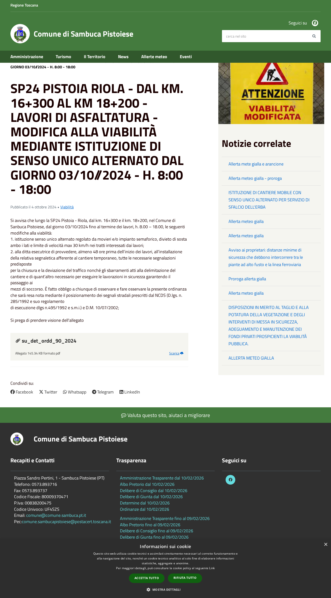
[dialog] (165, 568)
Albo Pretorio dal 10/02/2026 (147, 484)
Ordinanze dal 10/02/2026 (144, 509)
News (123, 56)
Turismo (63, 56)
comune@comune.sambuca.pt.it (56, 515)
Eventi (186, 56)
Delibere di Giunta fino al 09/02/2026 (154, 537)
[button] (165, 589)
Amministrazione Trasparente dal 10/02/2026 (162, 478)
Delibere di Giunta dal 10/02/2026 (151, 496)
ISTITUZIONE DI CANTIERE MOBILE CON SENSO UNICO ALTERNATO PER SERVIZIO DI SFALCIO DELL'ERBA (269, 199)
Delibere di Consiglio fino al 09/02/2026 (156, 530)
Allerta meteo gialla (246, 221)
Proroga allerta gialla (247, 278)
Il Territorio (94, 56)
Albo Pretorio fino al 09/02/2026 (150, 524)
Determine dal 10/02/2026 (145, 503)
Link (212, 568)
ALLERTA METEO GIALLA (251, 358)
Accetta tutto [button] (146, 578)
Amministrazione (26, 56)
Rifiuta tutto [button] (185, 578)
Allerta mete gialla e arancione (256, 164)
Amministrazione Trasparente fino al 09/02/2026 (165, 518)
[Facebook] (315, 23)
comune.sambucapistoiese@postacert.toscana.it (66, 521)
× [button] (325, 544)
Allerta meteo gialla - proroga (255, 178)
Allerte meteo (154, 56)
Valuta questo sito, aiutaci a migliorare (168, 415)
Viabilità (67, 207)
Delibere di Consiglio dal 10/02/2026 (153, 490)
